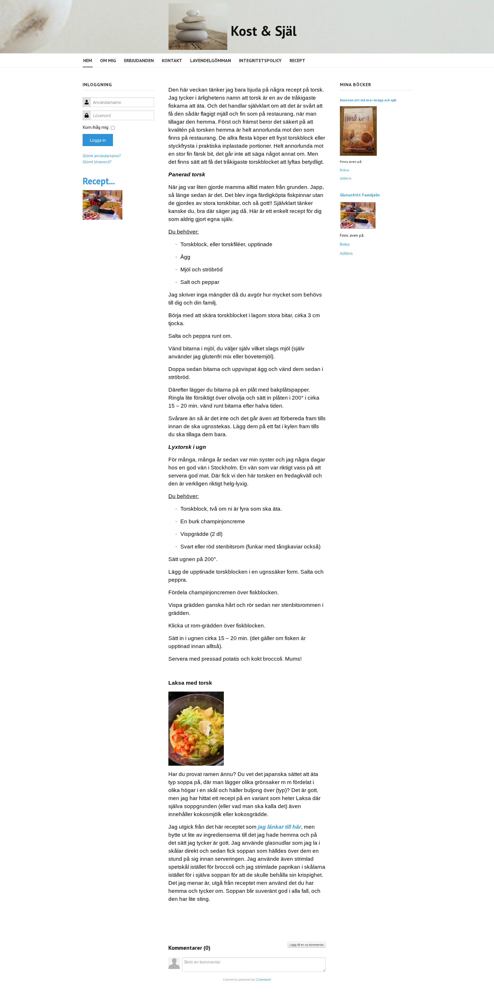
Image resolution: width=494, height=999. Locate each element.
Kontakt (172, 60)
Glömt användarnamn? (102, 155)
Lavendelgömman (210, 60)
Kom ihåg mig (95, 127)
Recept (297, 60)
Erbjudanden (139, 60)
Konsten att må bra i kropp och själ (368, 100)
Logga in (98, 140)
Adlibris (345, 178)
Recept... (99, 181)
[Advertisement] (118, 316)
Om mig (108, 60)
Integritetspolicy (260, 60)
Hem (87, 60)
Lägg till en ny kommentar (307, 945)
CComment (263, 980)
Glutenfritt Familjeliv (360, 195)
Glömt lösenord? (97, 161)
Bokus (344, 170)
